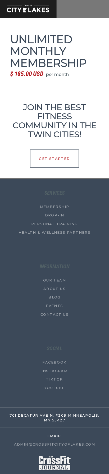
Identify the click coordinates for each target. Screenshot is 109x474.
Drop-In (54, 215)
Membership (54, 206)
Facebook (54, 362)
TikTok (54, 379)
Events (54, 306)
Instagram (55, 370)
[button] (100, 9)
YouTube (54, 388)
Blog (54, 297)
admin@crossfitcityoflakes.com (54, 444)
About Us (54, 289)
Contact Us (54, 314)
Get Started (54, 158)
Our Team (54, 280)
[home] (28, 9)
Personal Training (54, 223)
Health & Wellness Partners (54, 232)
